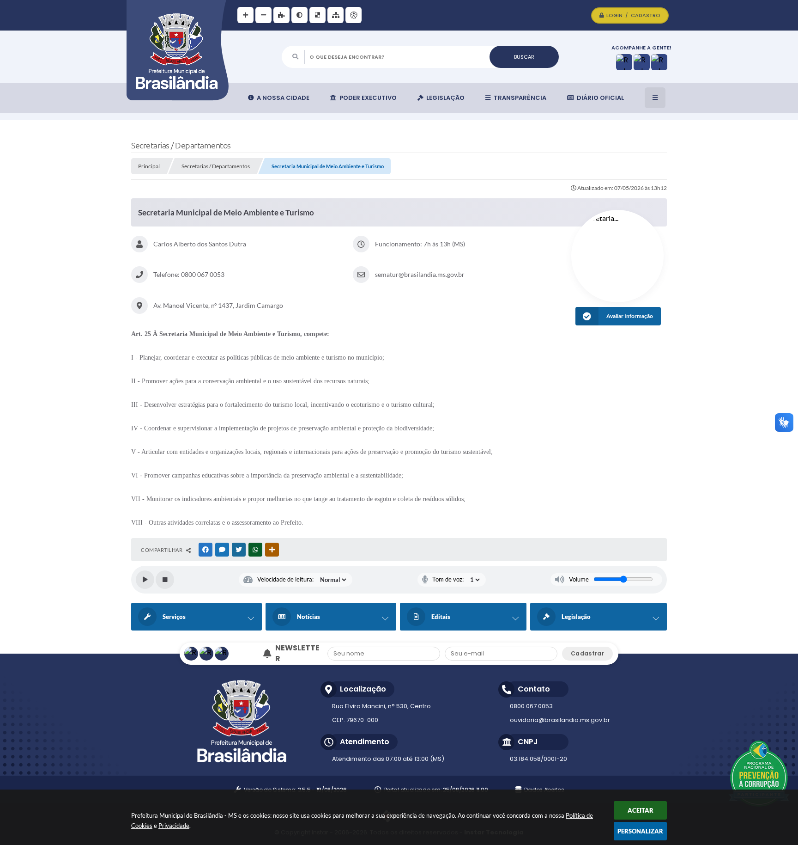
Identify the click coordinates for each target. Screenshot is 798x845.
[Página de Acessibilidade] (353, 15)
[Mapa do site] (335, 15)
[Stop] (165, 579)
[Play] (145, 579)
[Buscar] (524, 57)
